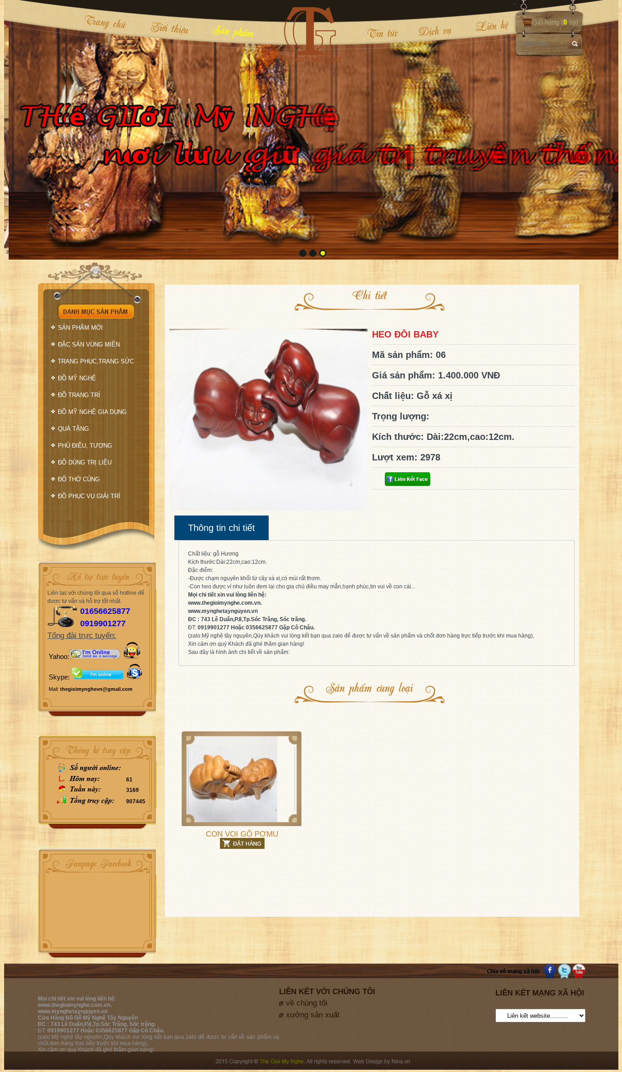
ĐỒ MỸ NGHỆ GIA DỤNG (92, 411)
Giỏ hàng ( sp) (555, 22)
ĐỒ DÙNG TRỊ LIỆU (85, 462)
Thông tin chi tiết (221, 528)
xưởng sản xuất (313, 1015)
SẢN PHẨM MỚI (80, 327)
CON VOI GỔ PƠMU (242, 834)
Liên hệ (486, 26)
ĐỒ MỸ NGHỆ (77, 378)
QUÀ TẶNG (73, 428)
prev (29, 128)
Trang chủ (105, 22)
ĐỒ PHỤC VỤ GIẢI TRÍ (89, 496)
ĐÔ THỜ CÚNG (79, 479)
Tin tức (382, 32)
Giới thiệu (169, 28)
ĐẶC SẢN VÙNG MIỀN (89, 344)
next (592, 128)
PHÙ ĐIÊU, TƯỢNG (85, 445)
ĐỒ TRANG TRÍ (79, 395)
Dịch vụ (435, 30)
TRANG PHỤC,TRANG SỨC (96, 361)
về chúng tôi (306, 1003)
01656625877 (105, 611)
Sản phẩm (233, 30)
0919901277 (103, 623)
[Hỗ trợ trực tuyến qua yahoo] (94, 656)
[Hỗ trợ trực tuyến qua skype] (134, 677)
